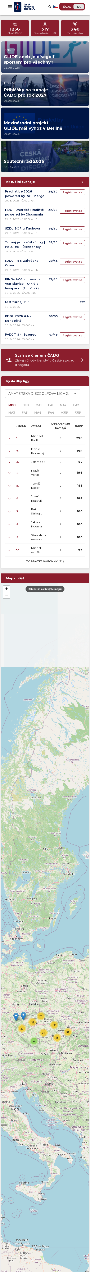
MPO (12, 405)
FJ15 (78, 412)
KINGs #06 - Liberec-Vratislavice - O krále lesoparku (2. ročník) (22, 283)
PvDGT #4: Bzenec (20, 334)
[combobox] (42, 394)
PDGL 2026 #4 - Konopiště (18, 318)
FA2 (76, 405)
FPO (25, 405)
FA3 (25, 412)
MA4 (37, 412)
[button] (23, 1016)
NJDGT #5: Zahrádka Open (22, 263)
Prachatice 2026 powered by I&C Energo (24, 194)
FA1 (50, 405)
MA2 (63, 405)
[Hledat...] (50, 7)
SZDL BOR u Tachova (22, 228)
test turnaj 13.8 (17, 302)
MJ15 (64, 412)
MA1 (38, 405)
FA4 (51, 412)
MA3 (11, 412)
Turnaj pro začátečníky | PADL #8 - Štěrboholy (25, 244)
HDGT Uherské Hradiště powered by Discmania (24, 212)
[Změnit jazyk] (56, 7)
